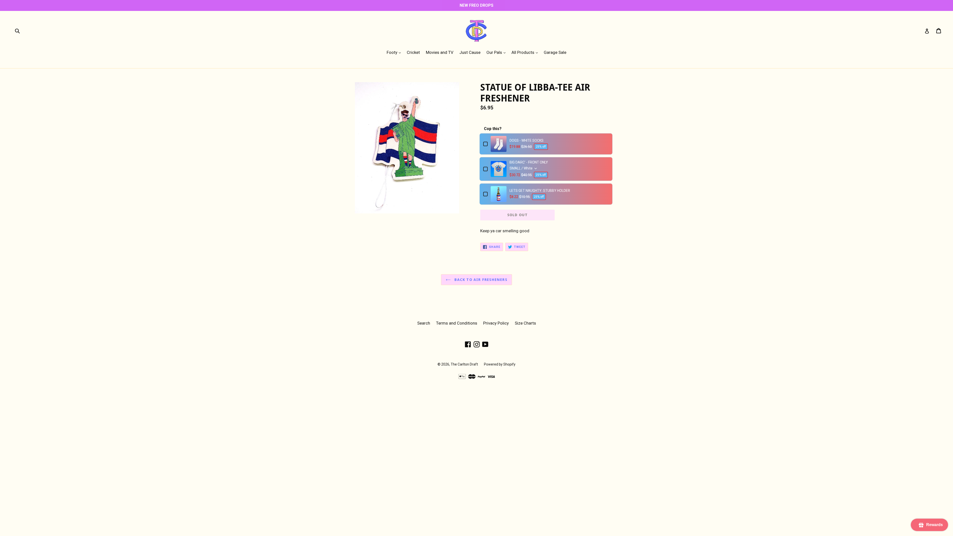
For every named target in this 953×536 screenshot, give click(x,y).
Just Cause (469, 52)
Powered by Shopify (499, 364)
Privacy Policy (496, 323)
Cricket (413, 52)
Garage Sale (555, 52)
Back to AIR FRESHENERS (480, 279)
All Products (525, 52)
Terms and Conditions (456, 323)
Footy (395, 52)
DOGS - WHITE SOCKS (527, 140)
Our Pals (497, 52)
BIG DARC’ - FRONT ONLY (529, 162)
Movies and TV (439, 52)
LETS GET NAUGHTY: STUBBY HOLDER (540, 191)
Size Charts (525, 323)
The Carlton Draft (464, 364)
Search (423, 323)
